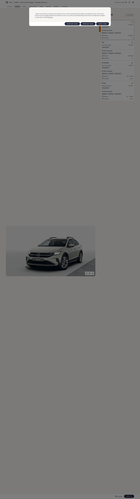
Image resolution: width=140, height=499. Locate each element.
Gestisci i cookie (103, 24)
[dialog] (70, 249)
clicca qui (50, 17)
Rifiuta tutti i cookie (88, 24)
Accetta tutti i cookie (72, 24)
